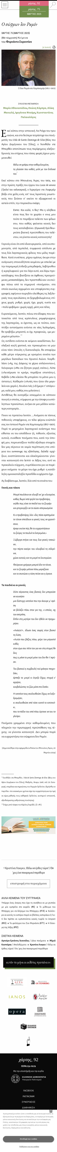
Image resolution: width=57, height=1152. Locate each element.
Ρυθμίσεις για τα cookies (29, 1147)
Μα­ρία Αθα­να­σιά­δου (15, 108)
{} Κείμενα (14, 37)
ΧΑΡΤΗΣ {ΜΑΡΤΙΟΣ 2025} (15, 33)
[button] (51, 1111)
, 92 (28, 1059)
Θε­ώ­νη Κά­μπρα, (37, 108)
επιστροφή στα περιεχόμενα (28, 883)
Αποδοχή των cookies (28, 1139)
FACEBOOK (28, 1090)
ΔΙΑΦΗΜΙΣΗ (28, 1108)
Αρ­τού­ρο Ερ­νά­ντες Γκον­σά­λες (23, 941)
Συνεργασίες (28, 1102)
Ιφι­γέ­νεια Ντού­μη (25, 112)
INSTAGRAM (28, 1096)
